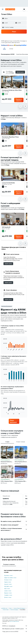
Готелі (10, 608)
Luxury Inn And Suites (8, 183)
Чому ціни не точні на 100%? (10, 631)
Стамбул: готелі (8, 595)
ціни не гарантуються (14, 621)
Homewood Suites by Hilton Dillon (12, 90)
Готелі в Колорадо (14, 609)
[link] (8, 263)
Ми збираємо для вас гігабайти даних (13, 628)
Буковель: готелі (8, 575)
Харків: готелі (7, 582)
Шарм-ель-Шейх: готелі (10, 577)
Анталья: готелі (8, 580)
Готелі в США (5, 609)
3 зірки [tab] (7, 441)
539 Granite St (6, 227)
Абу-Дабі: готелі (8, 586)
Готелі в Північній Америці (19, 608)
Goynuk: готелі (8, 584)
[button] (2, 9)
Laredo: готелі (7, 590)
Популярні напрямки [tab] (9, 564)
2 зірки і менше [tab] (20, 441)
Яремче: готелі (8, 593)
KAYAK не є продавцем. (8, 626)
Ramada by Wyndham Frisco (10, 137)
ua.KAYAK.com (4, 608)
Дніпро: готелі (7, 597)
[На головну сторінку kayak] (10, 9)
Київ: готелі (7, 588)
